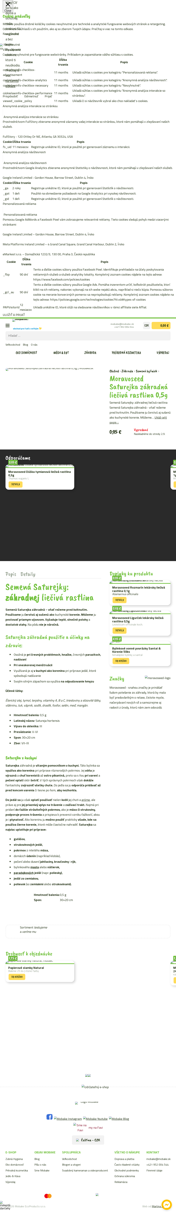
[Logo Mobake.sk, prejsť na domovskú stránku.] (27, 325)
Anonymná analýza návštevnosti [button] (24, 152)
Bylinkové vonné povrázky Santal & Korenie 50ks (136, 650)
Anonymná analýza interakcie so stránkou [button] (30, 106)
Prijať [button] (48, 96)
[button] (90, 926)
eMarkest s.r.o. (12, 254)
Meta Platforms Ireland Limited (23, 244)
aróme (85, 800)
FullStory (9, 136)
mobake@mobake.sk (122, 324)
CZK (146, 325)
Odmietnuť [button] (31, 96)
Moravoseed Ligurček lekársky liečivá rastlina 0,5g (137, 619)
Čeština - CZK (90, 1140)
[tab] (11, 574)
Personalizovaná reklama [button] (19, 204)
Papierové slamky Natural (26, 968)
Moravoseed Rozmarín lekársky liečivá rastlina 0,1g (138, 589)
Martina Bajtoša (161, 1206)
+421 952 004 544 (124, 327)
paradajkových (24, 873)
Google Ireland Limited (17, 177)
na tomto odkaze (12, 83)
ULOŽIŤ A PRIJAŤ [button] (14, 315)
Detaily (27, 574)
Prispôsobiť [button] (10, 96)
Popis (11, 574)
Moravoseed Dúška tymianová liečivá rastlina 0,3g (39, 473)
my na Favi (96, 1127)
